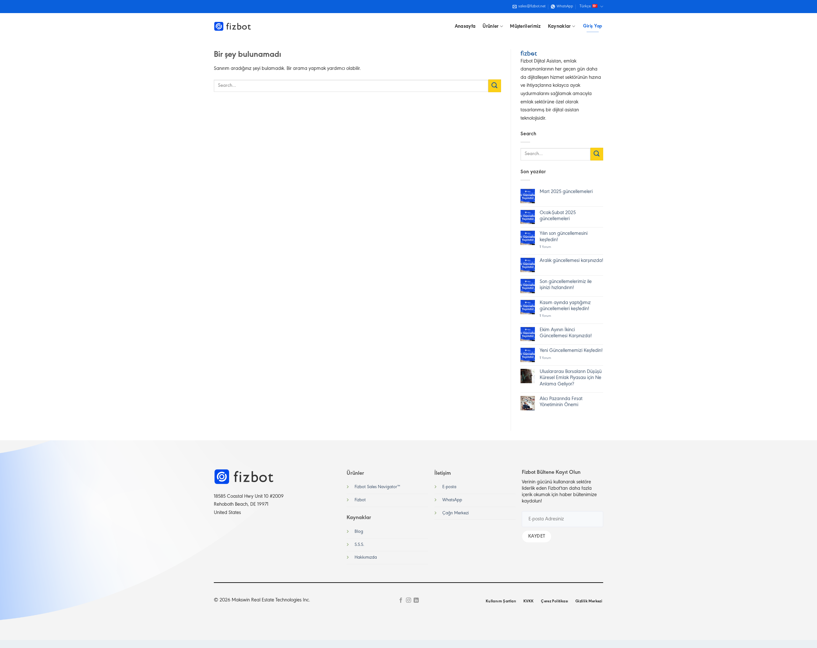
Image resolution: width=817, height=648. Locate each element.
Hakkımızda (366, 557)
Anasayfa (465, 26)
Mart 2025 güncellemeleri (566, 191)
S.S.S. (359, 544)
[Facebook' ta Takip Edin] (400, 600)
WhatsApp (452, 500)
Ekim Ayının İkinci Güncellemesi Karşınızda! (566, 333)
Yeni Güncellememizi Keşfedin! (571, 350)
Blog (359, 531)
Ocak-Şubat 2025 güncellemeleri (558, 215)
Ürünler (490, 26)
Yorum (545, 247)
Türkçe (585, 6)
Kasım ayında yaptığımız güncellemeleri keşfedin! (565, 305)
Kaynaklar (559, 26)
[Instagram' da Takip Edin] (408, 600)
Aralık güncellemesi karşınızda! (571, 260)
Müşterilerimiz (525, 26)
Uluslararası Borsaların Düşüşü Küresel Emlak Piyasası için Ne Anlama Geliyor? (571, 377)
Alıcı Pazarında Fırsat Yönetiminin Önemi (561, 401)
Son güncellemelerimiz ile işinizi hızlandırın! (566, 284)
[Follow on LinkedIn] (416, 600)
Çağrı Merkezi (455, 513)
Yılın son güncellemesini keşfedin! (564, 236)
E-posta (449, 487)
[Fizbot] (233, 26)
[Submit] (494, 85)
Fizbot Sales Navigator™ (377, 487)
